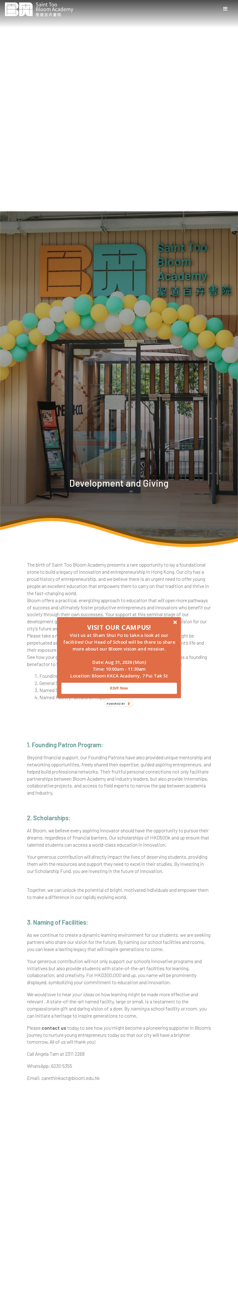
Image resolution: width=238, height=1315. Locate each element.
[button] (119, 627)
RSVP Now (119, 688)
